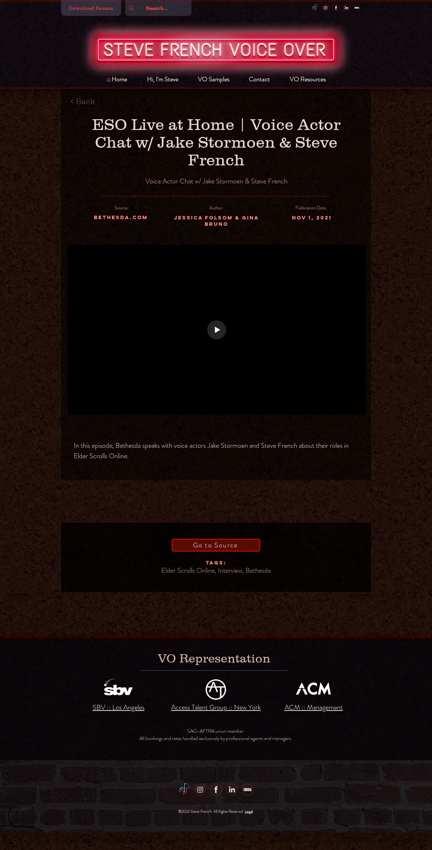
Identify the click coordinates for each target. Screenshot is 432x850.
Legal (249, 811)
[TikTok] (315, 7)
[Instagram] (325, 7)
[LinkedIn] (346, 7)
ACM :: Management (314, 707)
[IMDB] (357, 7)
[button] (91, 8)
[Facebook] (336, 7)
